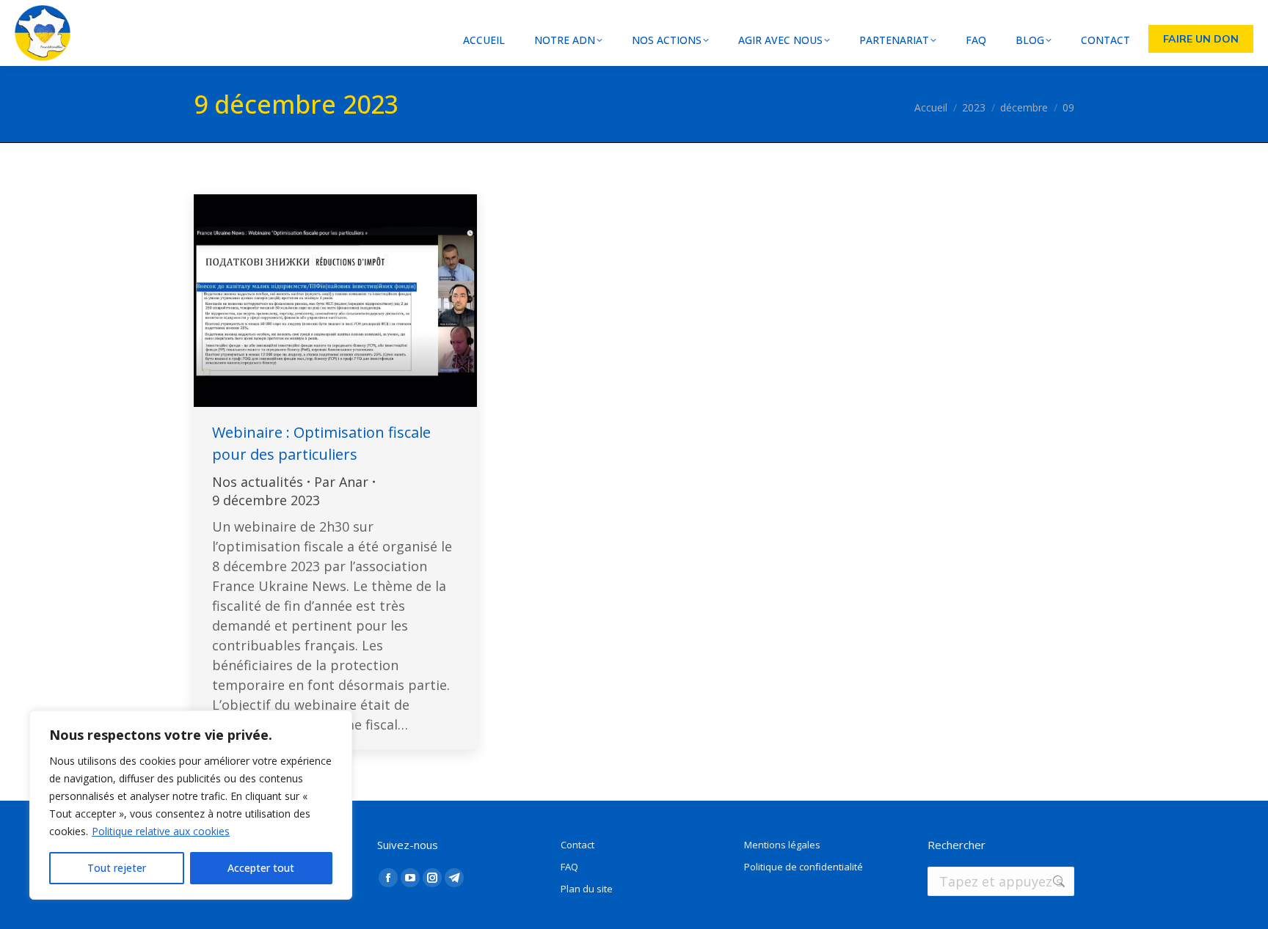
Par (341, 482)
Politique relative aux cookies (161, 831)
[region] (190, 805)
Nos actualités (257, 482)
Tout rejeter (116, 868)
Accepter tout (260, 868)
